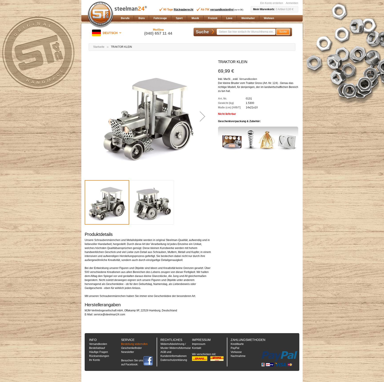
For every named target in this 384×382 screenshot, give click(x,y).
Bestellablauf (97, 348)
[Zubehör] (258, 139)
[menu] (209, 18)
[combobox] (246, 32)
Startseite (98, 46)
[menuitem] (125, 18)
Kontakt (196, 348)
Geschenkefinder (131, 348)
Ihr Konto (94, 360)
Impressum (198, 344)
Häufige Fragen (98, 352)
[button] (107, 33)
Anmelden (292, 3)
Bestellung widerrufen (134, 344)
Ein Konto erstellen (271, 3)
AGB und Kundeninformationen (173, 354)
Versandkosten (248, 79)
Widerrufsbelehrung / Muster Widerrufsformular (175, 346)
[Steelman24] (100, 14)
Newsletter (127, 352)
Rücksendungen (99, 356)
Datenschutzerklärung (173, 360)
